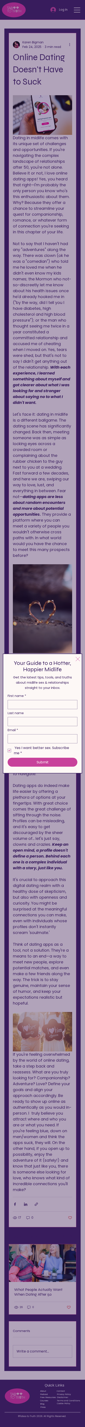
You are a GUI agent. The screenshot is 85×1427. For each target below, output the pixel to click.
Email (13, 730)
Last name (16, 713)
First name (17, 696)
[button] (78, 659)
